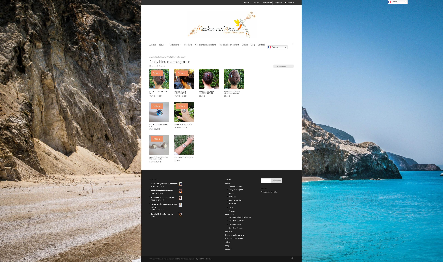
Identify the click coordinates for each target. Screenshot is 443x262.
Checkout (278, 2)
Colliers (231, 207)
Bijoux (161, 45)
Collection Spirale (235, 228)
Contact (261, 45)
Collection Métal (235, 224)
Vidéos (245, 45)
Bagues (231, 193)
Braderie (188, 45)
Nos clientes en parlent (229, 45)
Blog (253, 45)
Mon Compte (267, 2)
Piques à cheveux (235, 186)
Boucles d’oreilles (235, 200)
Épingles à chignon (236, 189)
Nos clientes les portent (205, 45)
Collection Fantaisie (236, 221)
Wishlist (256, 2)
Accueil (152, 45)
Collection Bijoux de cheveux (240, 217)
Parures (232, 211)
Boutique (247, 2)
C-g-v (198, 259)
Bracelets (232, 204)
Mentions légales (187, 259)
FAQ (203, 259)
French (274, 47)
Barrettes (232, 196)
